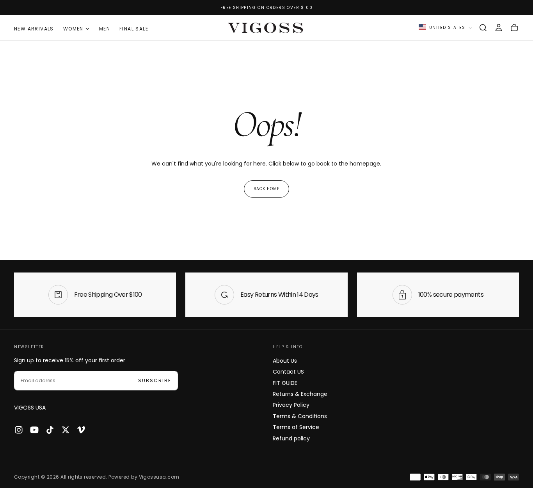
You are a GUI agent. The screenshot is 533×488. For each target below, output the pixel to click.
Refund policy (291, 438)
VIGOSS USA (30, 407)
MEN (104, 28)
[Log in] (498, 27)
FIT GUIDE (285, 383)
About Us (285, 361)
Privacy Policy (291, 405)
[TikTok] (50, 430)
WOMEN (73, 28)
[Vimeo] (81, 430)
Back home (266, 189)
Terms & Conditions (300, 416)
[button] (483, 27)
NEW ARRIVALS (34, 28)
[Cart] (514, 27)
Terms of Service (296, 427)
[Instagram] (18, 430)
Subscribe (154, 380)
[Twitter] (65, 430)
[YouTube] (34, 430)
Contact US (288, 372)
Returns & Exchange (300, 394)
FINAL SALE (133, 28)
